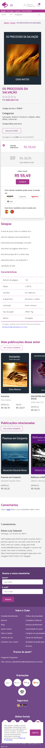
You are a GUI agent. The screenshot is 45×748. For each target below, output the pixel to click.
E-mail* (5, 587)
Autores (4, 620)
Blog (3, 624)
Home (6, 23)
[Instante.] (15, 373)
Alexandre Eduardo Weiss (11, 481)
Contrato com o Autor (9, 642)
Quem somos (6, 629)
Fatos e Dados (6, 633)
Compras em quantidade (35, 633)
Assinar (8, 599)
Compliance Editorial (33, 620)
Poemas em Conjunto (11, 477)
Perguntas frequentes (9, 657)
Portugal (10, 11)
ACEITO (35, 732)
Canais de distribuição (34, 637)
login (8, 509)
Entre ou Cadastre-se (31, 5)
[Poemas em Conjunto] (15, 454)
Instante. (5, 396)
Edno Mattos (6, 400)
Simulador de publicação (35, 644)
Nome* (5, 578)
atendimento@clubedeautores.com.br (14, 327)
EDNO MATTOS (12, 100)
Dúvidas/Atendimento (9, 616)
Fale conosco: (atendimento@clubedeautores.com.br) (22, 662)
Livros (12, 23)
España (18, 11)
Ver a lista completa (11, 347)
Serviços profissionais (34, 624)
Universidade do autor (34, 629)
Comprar (22, 182)
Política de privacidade (34, 616)
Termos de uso (7, 637)
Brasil (3, 11)
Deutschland (26, 11)
